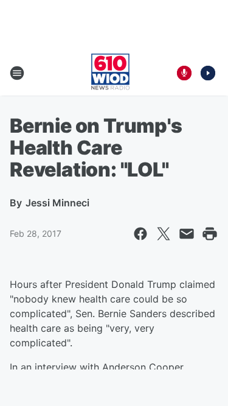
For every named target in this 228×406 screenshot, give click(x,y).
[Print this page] (209, 233)
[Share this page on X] (163, 233)
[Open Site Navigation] (17, 73)
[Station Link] (110, 73)
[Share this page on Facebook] (140, 233)
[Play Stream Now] (208, 73)
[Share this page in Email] (186, 233)
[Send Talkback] (184, 73)
